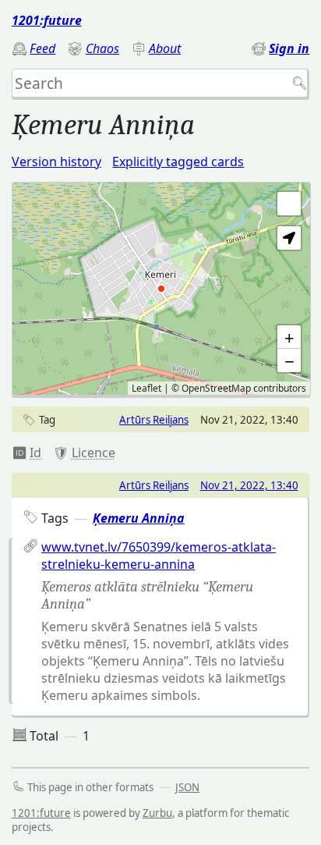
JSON (187, 787)
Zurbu (157, 813)
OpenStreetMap (216, 388)
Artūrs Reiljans (154, 420)
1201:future (47, 20)
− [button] (289, 360)
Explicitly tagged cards (178, 161)
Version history (56, 161)
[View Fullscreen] (289, 203)
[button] (289, 238)
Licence (93, 452)
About (165, 48)
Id (35, 452)
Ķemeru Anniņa (139, 518)
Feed (42, 48)
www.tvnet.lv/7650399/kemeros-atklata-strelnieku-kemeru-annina (158, 555)
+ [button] (289, 337)
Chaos (102, 48)
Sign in (289, 48)
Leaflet (146, 388)
